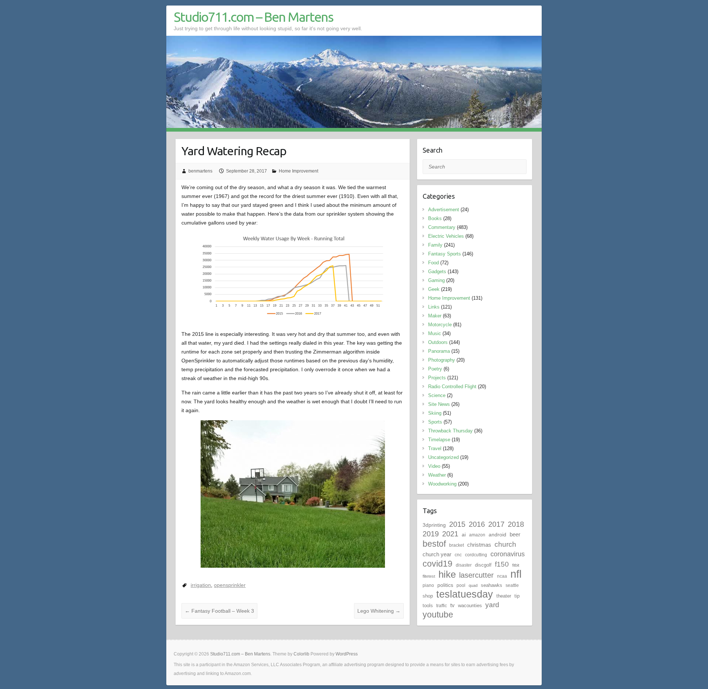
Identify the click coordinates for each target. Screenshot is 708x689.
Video (434, 466)
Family (435, 245)
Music (434, 333)
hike (447, 574)
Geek (434, 289)
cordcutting (476, 554)
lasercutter (476, 575)
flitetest (429, 576)
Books (435, 218)
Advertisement (443, 209)
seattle (512, 585)
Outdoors (438, 342)
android (497, 534)
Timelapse (439, 439)
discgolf (483, 565)
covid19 (437, 563)
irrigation (201, 585)
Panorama (439, 351)
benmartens (200, 171)
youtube (438, 614)
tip (517, 596)
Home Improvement (298, 171)
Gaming (436, 280)
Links (434, 307)
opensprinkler (230, 585)
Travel (434, 448)
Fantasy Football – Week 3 (219, 611)
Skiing (434, 413)
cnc (458, 554)
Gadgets (437, 271)
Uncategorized (443, 457)
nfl (515, 574)
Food (433, 262)
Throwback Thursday (450, 431)
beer (515, 534)
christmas (479, 545)
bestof (434, 544)
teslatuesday (464, 594)
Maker (434, 316)
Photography (441, 360)
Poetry (435, 369)
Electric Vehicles (446, 236)
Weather (437, 475)
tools (428, 605)
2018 (516, 524)
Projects (437, 377)
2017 (496, 524)
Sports (435, 422)
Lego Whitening (378, 611)
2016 (477, 524)
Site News (439, 404)
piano (428, 585)
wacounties (470, 605)
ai (464, 534)
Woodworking (442, 484)
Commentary (441, 227)
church (505, 544)
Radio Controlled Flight (452, 386)
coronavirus (507, 554)
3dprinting (434, 525)
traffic (441, 605)
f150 (502, 564)
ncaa (502, 576)
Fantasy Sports (444, 254)
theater (503, 596)
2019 (431, 534)
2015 (457, 524)
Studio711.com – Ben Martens (253, 16)
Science (436, 395)
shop (428, 596)
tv (452, 605)
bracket (456, 545)
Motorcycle (440, 324)
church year (437, 554)
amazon (477, 534)
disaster (464, 565)
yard (492, 605)
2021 (450, 534)
